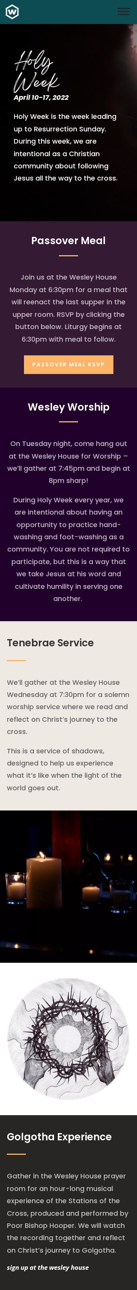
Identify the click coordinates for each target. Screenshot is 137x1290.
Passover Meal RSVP (68, 364)
